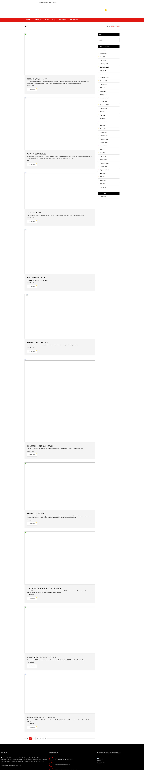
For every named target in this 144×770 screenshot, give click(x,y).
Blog (53, 19)
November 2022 (104, 77)
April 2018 (103, 187)
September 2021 (104, 104)
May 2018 (102, 183)
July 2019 (102, 149)
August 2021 (103, 108)
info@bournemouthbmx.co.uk (62, 764)
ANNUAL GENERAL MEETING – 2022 (41, 717)
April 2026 (103, 50)
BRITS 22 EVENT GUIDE (36, 277)
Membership (38, 19)
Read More (32, 89)
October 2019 (103, 142)
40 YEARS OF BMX (34, 212)
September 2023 (104, 67)
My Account (74, 19)
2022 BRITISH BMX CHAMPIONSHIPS (41, 657)
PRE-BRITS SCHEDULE (35, 513)
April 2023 (103, 70)
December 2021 (104, 98)
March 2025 (103, 53)
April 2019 (103, 156)
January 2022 (103, 94)
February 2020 (104, 135)
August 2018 (103, 173)
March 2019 (103, 159)
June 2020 (103, 128)
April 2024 (103, 60)
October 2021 (103, 101)
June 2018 (103, 180)
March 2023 (103, 74)
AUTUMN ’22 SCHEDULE (36, 154)
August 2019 (103, 146)
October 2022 (103, 81)
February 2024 (104, 63)
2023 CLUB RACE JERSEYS (37, 79)
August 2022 (103, 84)
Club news (103, 196)
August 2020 (103, 125)
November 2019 (104, 139)
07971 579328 (52, 2)
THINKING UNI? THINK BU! (37, 342)
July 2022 (102, 87)
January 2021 (103, 122)
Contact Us (62, 19)
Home (28, 19)
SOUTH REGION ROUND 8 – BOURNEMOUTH (44, 588)
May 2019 (102, 152)
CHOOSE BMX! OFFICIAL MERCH (40, 446)
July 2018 (102, 176)
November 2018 (104, 163)
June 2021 (103, 111)
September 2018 (104, 170)
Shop (47, 19)
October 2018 (103, 166)
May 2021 (102, 115)
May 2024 (102, 57)
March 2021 (103, 118)
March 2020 (103, 132)
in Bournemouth (13, 765)
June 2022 (103, 91)
